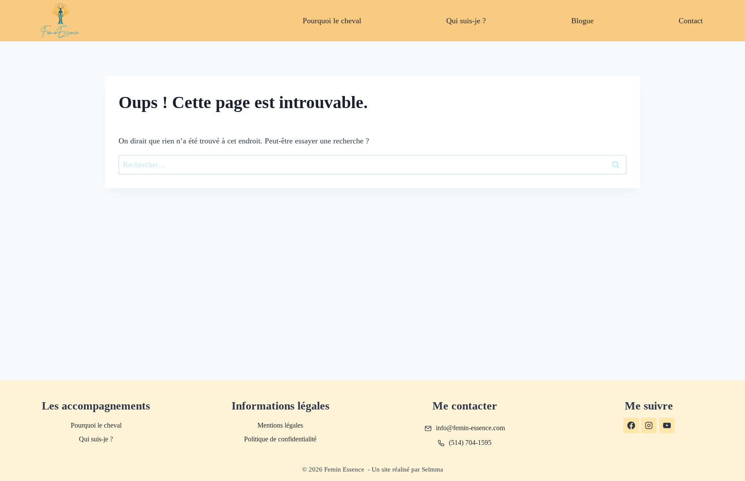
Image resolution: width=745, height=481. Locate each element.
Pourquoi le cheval (332, 20)
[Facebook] (631, 425)
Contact (691, 20)
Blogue (582, 20)
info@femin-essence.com (470, 427)
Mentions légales (280, 425)
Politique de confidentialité (280, 439)
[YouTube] (667, 425)
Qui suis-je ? (466, 20)
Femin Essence (345, 469)
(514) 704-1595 (470, 442)
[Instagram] (649, 425)
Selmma (432, 469)
